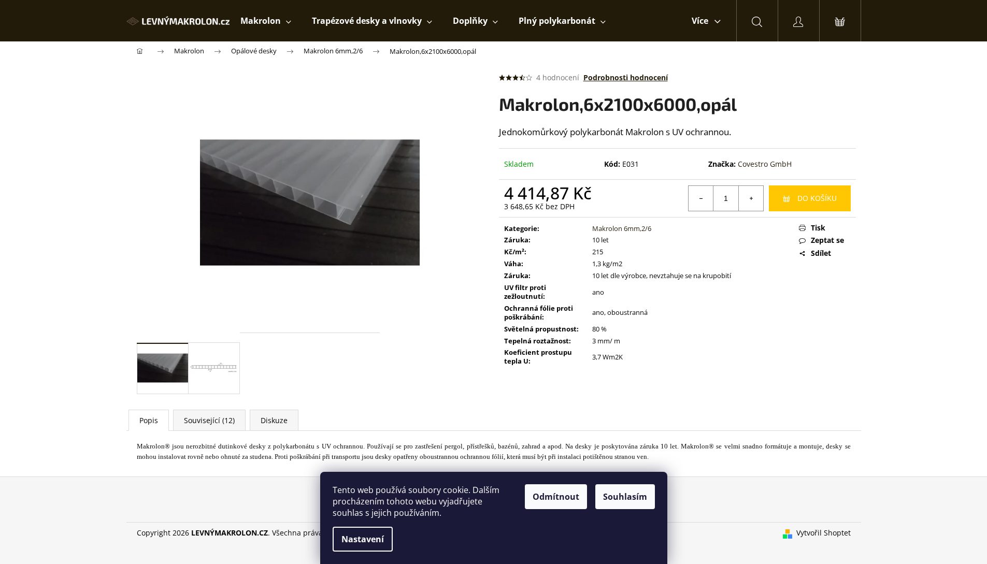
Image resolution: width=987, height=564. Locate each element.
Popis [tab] (148, 420)
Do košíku (817, 198)
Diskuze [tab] (274, 420)
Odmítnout (556, 496)
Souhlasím (625, 496)
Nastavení (362, 539)
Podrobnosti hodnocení (625, 77)
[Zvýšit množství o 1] (750, 198)
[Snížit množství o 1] (701, 198)
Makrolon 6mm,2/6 (621, 228)
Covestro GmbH (765, 164)
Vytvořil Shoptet (823, 533)
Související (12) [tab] (209, 420)
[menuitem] (266, 20)
